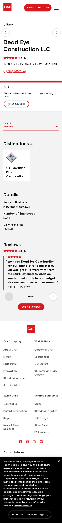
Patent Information (15, 411)
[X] (27, 442)
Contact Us (10, 404)
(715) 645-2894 (14, 72)
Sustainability (11, 385)
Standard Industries (15, 378)
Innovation (10, 371)
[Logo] (7, 10)
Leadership (10, 364)
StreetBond (41, 425)
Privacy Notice (23, 506)
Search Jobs (41, 357)
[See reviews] (15, 57)
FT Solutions (41, 433)
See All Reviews (31, 307)
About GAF (10, 350)
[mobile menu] (56, 8)
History (7, 357)
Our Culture (41, 364)
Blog (6, 418)
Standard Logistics (45, 411)
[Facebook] (20, 442)
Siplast (38, 404)
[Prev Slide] (5, 32)
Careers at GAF (43, 350)
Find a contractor (38, 8)
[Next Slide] (56, 32)
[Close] (59, 461)
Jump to (8, 124)
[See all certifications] (31, 144)
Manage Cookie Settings (28, 515)
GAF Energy (41, 418)
